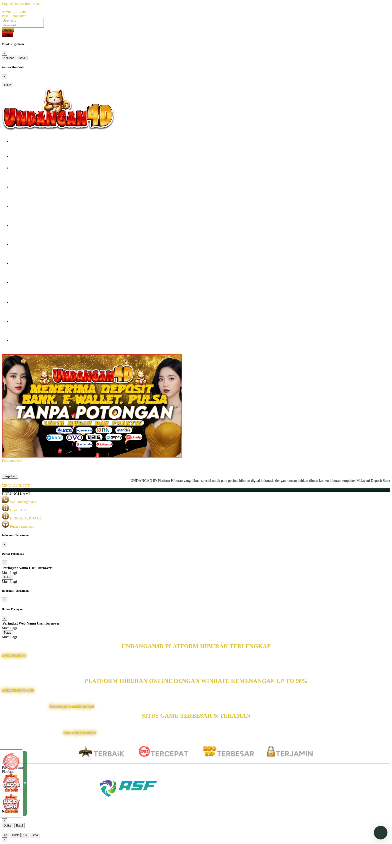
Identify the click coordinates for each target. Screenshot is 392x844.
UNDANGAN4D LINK (18, 690)
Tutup (7, 85)
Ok (25, 835)
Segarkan (10, 476)
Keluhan (9, 58)
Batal (22, 58)
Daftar (8, 35)
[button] (8, 460)
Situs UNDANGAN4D (79, 733)
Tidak (15, 835)
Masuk (8, 30)
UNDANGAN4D (14, 656)
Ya (5, 835)
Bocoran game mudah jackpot (71, 706)
